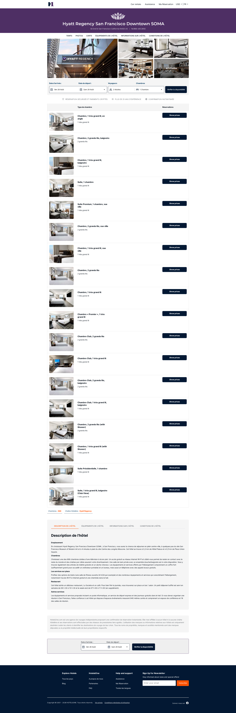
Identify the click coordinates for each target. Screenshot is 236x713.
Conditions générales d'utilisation (117, 703)
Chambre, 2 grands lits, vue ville (93, 226)
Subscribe (183, 683)
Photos (79, 36)
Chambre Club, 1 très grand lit (92, 358)
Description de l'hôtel (65, 526)
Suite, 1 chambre (86, 182)
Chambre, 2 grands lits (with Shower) (91, 425)
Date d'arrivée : (55, 83)
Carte (89, 36)
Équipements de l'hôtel (106, 36)
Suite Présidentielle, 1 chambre (92, 468)
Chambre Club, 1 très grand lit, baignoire (92, 403)
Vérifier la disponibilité (176, 89)
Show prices (174, 115)
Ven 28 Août (59, 89)
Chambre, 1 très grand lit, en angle (91, 117)
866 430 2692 (140, 29)
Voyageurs (112, 83)
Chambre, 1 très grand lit (89, 292)
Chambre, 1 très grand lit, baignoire (90, 161)
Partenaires (93, 683)
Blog (64, 683)
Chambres (140, 83)
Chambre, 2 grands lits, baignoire (93, 138)
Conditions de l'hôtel (159, 36)
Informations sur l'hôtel (133, 36)
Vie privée (99, 703)
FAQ (90, 688)
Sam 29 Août (88, 89)
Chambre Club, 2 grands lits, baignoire (91, 381)
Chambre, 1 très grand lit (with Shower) (92, 447)
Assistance (150, 4)
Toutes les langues (123, 688)
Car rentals (136, 4)
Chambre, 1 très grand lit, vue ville (92, 249)
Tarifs (69, 36)
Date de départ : (85, 83)
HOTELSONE (71, 703)
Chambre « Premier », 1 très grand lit (91, 315)
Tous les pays (67, 679)
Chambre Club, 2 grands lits (91, 336)
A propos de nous (96, 679)
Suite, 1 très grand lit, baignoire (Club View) (92, 491)
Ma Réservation (166, 4)
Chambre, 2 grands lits (88, 270)
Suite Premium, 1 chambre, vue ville (92, 205)
